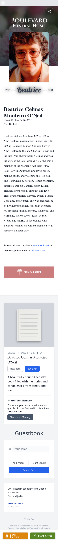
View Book (15, 368)
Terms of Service (37, 528)
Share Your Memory (20, 417)
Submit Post (29, 470)
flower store (38, 250)
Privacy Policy (20, 528)
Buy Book (32, 368)
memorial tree (41, 245)
